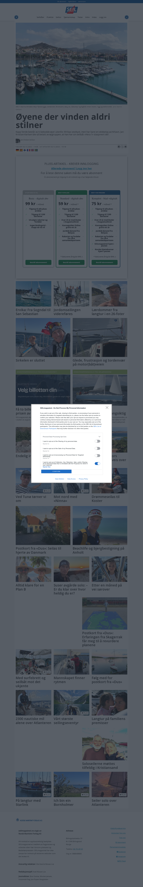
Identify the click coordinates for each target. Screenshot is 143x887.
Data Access (71, 479)
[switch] (97, 441)
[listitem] (71, 437)
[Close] (108, 408)
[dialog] (71, 443)
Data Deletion (59, 479)
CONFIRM (56, 471)
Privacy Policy (83, 479)
